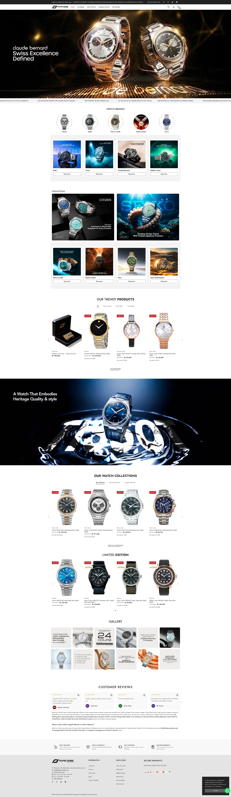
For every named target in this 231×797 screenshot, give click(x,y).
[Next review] (180, 701)
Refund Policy (119, 777)
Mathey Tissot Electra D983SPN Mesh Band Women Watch (130, 601)
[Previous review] (50, 701)
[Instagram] (168, 2)
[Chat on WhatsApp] (227, 790)
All (98, 306)
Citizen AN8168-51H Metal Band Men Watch (163, 530)
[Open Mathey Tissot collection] (164, 154)
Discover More (115, 369)
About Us (91, 769)
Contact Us (91, 766)
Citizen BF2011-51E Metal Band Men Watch (97, 530)
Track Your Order (121, 766)
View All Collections (115, 545)
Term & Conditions (94, 780)
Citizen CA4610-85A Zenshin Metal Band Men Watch (66, 531)
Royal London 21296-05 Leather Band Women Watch (98, 354)
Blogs (90, 777)
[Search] (168, 7)
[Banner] (115, 53)
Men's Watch (91, 7)
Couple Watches (130, 483)
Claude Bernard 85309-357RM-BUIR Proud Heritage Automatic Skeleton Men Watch (162, 601)
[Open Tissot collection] (99, 154)
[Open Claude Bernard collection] (132, 154)
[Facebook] (164, 2)
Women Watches (114, 483)
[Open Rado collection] (67, 154)
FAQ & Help (92, 773)
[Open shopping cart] (178, 7)
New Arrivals (107, 306)
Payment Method (120, 780)
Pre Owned (116, 7)
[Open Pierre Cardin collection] (67, 262)
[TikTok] (172, 2)
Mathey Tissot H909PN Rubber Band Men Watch (97, 601)
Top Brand (80, 7)
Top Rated (130, 306)
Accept (215, 791)
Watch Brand (119, 769)
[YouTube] (177, 2)
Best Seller (119, 306)
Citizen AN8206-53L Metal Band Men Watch (131, 530)
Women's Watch (104, 7)
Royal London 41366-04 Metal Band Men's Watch (130, 354)
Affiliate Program (120, 773)
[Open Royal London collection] (99, 262)
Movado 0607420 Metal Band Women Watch (163, 354)
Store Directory (120, 784)
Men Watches (100, 483)
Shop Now (67, 174)
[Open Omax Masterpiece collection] (164, 262)
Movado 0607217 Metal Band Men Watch (65, 354)
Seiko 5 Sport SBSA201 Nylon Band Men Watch (67, 601)
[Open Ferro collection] (132, 262)
